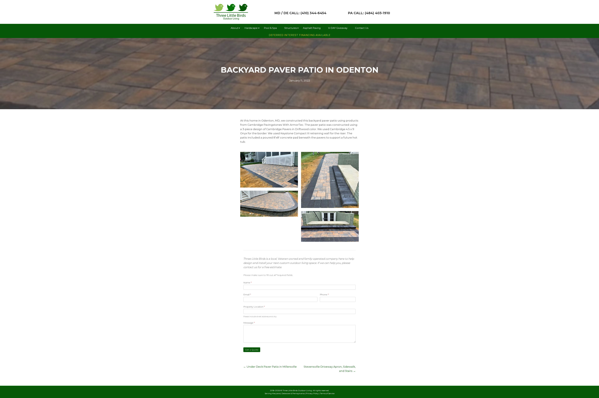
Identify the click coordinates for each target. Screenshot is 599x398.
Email (247, 294)
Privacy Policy (312, 393)
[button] (239, 28)
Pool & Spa (270, 27)
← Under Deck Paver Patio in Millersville (270, 366)
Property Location (254, 306)
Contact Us (361, 27)
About (234, 27)
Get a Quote (251, 349)
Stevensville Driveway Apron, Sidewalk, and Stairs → (330, 368)
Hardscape (251, 27)
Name (247, 282)
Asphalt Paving (312, 27)
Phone (324, 294)
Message (249, 322)
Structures (290, 27)
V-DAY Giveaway (337, 27)
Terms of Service (327, 393)
